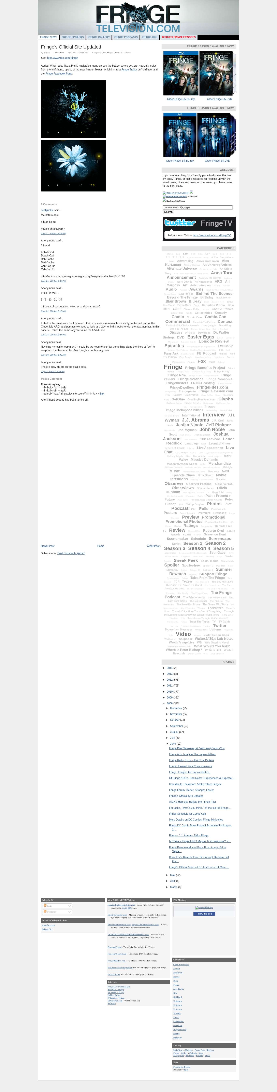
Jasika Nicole (189, 424)
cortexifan (177, 1025)
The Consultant (212, 585)
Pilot (227, 504)
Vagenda (228, 630)
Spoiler (171, 565)
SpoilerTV (208, 565)
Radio (177, 526)
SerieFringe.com (115, 1000)
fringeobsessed (179, 1029)
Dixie (175, 980)
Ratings (191, 525)
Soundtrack (227, 561)
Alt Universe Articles (217, 264)
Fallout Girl (47, 929)
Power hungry (187, 513)
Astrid (217, 285)
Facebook (190, 1055)
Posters (170, 513)
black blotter (223, 297)
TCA (176, 581)
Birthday (207, 297)
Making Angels (175, 456)
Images (210, 406)
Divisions (190, 333)
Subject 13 (195, 570)
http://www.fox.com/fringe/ (62, 57)
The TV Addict (188, 608)
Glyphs (117, 52)
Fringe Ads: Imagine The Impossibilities (192, 754)
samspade (177, 1037)
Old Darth (177, 997)
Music (175, 471)
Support (192, 574)
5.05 (193, 254)
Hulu (185, 407)
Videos (197, 635)
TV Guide (224, 621)
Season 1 (192, 543)
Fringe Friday (221, 371)
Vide (171, 635)
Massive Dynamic (204, 459)
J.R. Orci (218, 420)
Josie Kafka (178, 988)
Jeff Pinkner (218, 424)
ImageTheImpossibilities (184, 410)
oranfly (176, 1033)
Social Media (209, 560)
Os (208, 492)
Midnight (228, 467)
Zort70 (176, 1017)
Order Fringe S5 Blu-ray (181, 99)
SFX (231, 553)
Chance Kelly (191, 309)
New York (213, 471)
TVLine (206, 626)
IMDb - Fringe (114, 995)
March (174, 887)
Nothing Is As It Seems (202, 479)
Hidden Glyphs (193, 403)
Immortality (211, 410)
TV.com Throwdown (191, 626)
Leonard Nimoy (220, 443)
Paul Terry (183, 500)
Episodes (174, 345)
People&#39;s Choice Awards (206, 499)
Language (192, 443)
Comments (51, 911)
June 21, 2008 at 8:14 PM (53, 233)
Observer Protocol (199, 483)
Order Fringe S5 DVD (219, 99)
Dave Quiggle (209, 325)
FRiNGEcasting (203, 383)
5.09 (222, 254)
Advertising (185, 261)
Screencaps (220, 538)
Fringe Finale (183, 372)
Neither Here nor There (194, 471)
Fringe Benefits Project (205, 368)
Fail (221, 349)
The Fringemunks (194, 597)
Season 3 (174, 548)
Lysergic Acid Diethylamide (219, 453)
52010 (170, 254)
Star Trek (220, 565)
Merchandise (219, 464)
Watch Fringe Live (181, 642)
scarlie (197, 535)
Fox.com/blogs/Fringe (117, 953)
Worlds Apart (194, 654)
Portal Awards (218, 509)
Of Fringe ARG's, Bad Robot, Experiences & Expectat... (202, 778)
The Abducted (202, 582)
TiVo (183, 618)
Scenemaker (177, 539)
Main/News (178, 1050)
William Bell (213, 650)
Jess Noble (169, 430)
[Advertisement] (71, 515)
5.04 (185, 253)
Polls (203, 508)
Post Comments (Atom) (71, 553)
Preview (190, 517)
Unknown (177, 1001)
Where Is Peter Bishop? (184, 650)
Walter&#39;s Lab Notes (214, 639)
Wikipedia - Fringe (116, 997)
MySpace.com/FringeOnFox (120, 967)
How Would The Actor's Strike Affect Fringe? (195, 784)
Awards (196, 289)
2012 (170, 679)
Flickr (207, 1055)
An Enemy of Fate (208, 269)
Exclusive (225, 346)
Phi (181, 504)
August (183, 290)
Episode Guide (188, 342)
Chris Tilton (177, 313)
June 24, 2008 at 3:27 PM (53, 335)
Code (189, 313)
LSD (201, 453)
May (173, 875)
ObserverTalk (224, 483)
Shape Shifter (171, 556)
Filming (223, 353)
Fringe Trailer (129, 69)
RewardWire (194, 531)
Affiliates (112, 1003)
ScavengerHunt (215, 534)
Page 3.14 (218, 492)
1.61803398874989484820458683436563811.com (128, 934)
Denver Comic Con (200, 329)
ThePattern (215, 608)
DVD (181, 337)
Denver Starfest (220, 329)
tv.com (174, 626)
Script (176, 543)
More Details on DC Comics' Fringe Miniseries (196, 819)
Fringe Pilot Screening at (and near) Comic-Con (196, 748)
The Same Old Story (215, 604)
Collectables (203, 312)
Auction (226, 285)
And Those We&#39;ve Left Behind (191, 273)
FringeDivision (225, 383)
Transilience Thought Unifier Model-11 (208, 618)
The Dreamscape (195, 589)
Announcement (181, 277)
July (173, 737)
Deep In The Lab (179, 329)
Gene (218, 395)
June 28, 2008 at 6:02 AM (53, 355)
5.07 (207, 254)
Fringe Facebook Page (58, 73)
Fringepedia (187, 391)
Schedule (198, 539)
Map (188, 456)
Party (200, 496)
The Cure (227, 585)
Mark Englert (214, 456)
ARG (218, 281)
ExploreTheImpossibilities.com (145, 924)
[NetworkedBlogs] (204, 907)
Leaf (203, 443)
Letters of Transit (175, 448)
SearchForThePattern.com (119, 924)
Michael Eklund (193, 467)
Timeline (173, 618)
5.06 (200, 254)
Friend (221, 362)
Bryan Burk (184, 305)
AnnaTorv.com (48, 925)
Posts (49, 905)
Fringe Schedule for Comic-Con (187, 813)
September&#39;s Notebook (193, 553)
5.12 (175, 257)
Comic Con (194, 317)
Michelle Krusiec (211, 467)
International (191, 415)
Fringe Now (177, 375)
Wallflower (170, 639)
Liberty (190, 448)
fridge (212, 362)
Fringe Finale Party (201, 372)
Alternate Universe (182, 268)
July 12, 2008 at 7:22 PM (52, 371)
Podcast (179, 508)
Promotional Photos (184, 521)
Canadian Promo (213, 305)
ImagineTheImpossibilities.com (121, 904)
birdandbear (178, 1021)
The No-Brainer (198, 601)
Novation (221, 479)
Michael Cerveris (174, 467)
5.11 (168, 257)
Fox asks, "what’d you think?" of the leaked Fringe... (200, 807)
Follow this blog (204, 914)
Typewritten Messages (178, 629)
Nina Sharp (205, 475)
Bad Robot (185, 293)
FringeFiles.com (212, 387)
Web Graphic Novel (217, 642)
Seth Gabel (217, 552)
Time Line (227, 615)
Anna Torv (221, 272)
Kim (175, 992)
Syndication (173, 578)
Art (185, 285)
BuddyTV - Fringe (116, 989)
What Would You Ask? (212, 646)
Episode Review (214, 341)
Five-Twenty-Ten (203, 357)
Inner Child (226, 410)
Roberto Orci (213, 531)
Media (203, 464)
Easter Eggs (200, 336)
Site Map (210, 556)
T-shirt (184, 578)
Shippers (185, 556)
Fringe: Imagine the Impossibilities (189, 772)
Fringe (110, 52)
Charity (205, 309)
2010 (170, 691)
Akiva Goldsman (207, 261)
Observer (173, 483)
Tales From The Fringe (207, 578)
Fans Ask (171, 353)
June (173, 743)
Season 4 (199, 548)
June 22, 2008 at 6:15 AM (53, 311)
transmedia (172, 622)
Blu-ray (195, 301)
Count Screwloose (181, 964)
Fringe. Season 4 (219, 379)
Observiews (183, 488)
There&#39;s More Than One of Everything (196, 611)
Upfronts (215, 629)
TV (214, 621)
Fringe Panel (195, 375)
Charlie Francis (222, 309)
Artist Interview (200, 285)
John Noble (212, 429)
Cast (177, 309)
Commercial (177, 321)
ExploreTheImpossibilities (203, 350)
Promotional (213, 517)
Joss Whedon (190, 439)
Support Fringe (213, 574)
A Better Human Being (197, 257)
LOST (193, 453)
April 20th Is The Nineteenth (194, 281)
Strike (184, 570)
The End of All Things (217, 589)
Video (183, 634)
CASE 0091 (127, 907)
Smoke (167, 561)
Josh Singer (185, 435)
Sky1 (219, 556)
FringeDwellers (182, 387)
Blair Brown (175, 301)
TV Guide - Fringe (116, 992)
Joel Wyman (187, 430)
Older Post (153, 545)
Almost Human (192, 265)
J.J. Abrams (126, 52)
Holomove (208, 403)
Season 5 (223, 548)
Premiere (204, 513)
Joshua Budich (202, 435)
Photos (214, 503)
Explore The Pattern (178, 350)
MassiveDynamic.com (182, 463)
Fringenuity (170, 391)
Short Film (198, 556)
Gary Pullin (207, 395)
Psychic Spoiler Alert (216, 522)
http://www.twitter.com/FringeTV (212, 235)
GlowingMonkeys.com (202, 399)
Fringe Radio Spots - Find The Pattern (191, 760)
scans (187, 534)
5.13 (182, 257)
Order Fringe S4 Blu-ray (180, 160)
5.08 (215, 254)
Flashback (219, 357)
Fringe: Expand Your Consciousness (190, 766)
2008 (170, 703)
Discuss (176, 332)
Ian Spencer (196, 407)
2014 (170, 667)
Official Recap (205, 488)
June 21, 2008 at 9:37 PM (53, 281)
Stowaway (172, 570)
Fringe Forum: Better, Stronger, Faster (191, 789)
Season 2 (215, 543)
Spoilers (210, 1050)
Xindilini (177, 1013)
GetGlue (178, 399)
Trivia (184, 622)
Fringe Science (191, 379)
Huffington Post (223, 403)
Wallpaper (185, 638)
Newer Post (48, 545)
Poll (193, 508)
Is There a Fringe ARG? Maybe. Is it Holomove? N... (200, 841)
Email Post (59, 52)
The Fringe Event (199, 593)
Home (100, 545)
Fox (104, 52)
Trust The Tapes (199, 621)
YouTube (199, 1055)
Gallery (177, 395)
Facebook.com (114, 974)
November (176, 714)
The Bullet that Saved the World (184, 585)
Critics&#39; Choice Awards (182, 325)
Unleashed (201, 629)
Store (230, 566)
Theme (201, 608)
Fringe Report (211, 375)
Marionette (199, 456)
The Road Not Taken (188, 604)
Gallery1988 (192, 395)
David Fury (225, 325)
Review (177, 530)
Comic (178, 317)
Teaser (187, 581)
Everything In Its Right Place (201, 346)
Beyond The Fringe (182, 297)
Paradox (190, 496)
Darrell (176, 968)
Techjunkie (47, 210)
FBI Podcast (206, 353)
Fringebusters (177, 383)
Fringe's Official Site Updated (71, 47)
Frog (168, 395)
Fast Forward (187, 354)
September (170, 553)
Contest (225, 321)
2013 (170, 673)
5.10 (229, 254)
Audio (171, 289)
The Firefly (183, 593)
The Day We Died (174, 588)
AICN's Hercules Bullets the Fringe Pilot (192, 801)
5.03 (178, 254)
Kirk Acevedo (210, 439)
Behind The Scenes (214, 293)
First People (185, 357)
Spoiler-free (191, 565)
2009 (170, 697)
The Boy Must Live (222, 581)
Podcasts (193, 1052)
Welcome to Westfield (179, 646)
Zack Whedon (217, 654)
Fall (228, 350)
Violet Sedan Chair (216, 635)
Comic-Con (215, 317)
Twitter (220, 625)
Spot (186, 1069)
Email (220, 338)
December (176, 708)
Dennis (176, 976)
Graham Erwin (174, 403)
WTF (205, 654)
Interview (214, 414)
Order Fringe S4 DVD (217, 160)
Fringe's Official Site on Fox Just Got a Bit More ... (199, 867)
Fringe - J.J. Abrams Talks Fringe (188, 835)
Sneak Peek (186, 560)
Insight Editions (171, 416)
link (102, 393)
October (175, 719)
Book (206, 302)
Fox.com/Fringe (114, 947)
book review (218, 302)
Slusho (229, 556)
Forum (191, 362)
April (173, 880)
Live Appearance (210, 448)
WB (199, 642)
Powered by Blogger (181, 1066)
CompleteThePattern (204, 322)
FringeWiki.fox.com (116, 960)
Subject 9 (208, 570)
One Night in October (193, 492)
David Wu (177, 972)
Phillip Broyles (195, 504)
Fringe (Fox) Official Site (119, 986)
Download (204, 332)
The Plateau (216, 601)
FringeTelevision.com (216, 391)
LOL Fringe (181, 452)
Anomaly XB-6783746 (210, 278)
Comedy (221, 312)
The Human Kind (217, 597)
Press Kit (219, 513)
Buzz (196, 305)
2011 (170, 685)
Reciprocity (206, 526)
